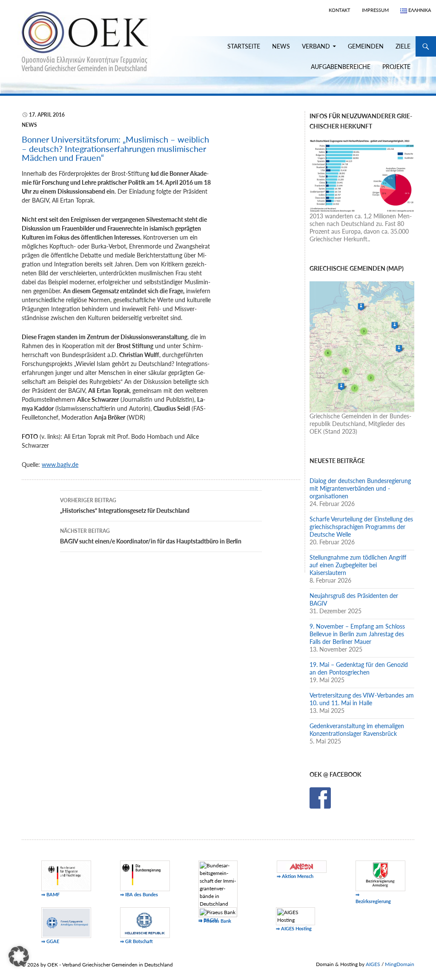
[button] (18, 956)
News (281, 46)
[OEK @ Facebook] (320, 797)
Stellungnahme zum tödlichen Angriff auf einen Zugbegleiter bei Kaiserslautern (358, 565)
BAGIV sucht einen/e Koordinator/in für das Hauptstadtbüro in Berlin (150, 536)
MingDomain (399, 964)
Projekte (396, 66)
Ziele (403, 46)
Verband (316, 46)
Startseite (243, 46)
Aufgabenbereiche (340, 66)
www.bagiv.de (60, 464)
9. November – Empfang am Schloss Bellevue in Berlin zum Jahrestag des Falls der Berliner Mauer (357, 634)
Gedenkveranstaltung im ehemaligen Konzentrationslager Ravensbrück (357, 729)
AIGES (373, 964)
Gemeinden (366, 46)
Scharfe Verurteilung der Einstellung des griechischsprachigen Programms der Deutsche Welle (361, 526)
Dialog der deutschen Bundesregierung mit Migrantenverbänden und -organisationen (360, 488)
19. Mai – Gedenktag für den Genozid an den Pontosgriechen (359, 668)
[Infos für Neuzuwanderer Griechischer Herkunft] (362, 174)
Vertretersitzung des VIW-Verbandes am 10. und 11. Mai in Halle (362, 699)
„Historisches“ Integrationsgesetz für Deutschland (124, 505)
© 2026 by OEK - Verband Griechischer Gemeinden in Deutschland (97, 964)
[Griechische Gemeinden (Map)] (362, 346)
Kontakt (339, 10)
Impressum (375, 10)
